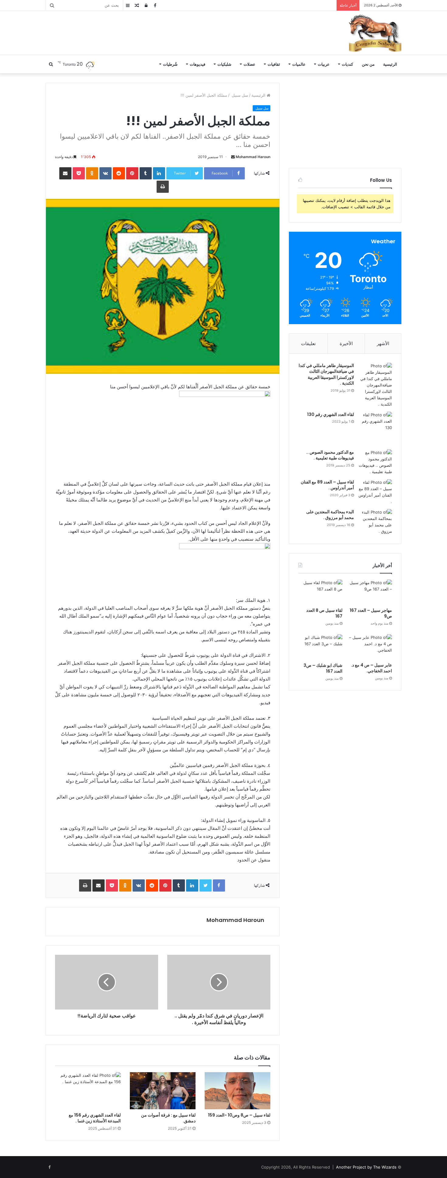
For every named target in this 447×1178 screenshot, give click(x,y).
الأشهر (383, 343)
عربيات (324, 64)
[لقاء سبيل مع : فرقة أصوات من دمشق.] (163, 1090)
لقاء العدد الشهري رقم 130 (330, 414)
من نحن (368, 64)
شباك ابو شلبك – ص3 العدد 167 (322, 668)
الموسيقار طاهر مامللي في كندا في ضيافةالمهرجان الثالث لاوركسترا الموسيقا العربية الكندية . (326, 374)
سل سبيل (239, 95)
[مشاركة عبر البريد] (65, 173)
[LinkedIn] (159, 173)
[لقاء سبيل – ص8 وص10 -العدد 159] (237, 1090)
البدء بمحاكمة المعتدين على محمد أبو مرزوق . (330, 515)
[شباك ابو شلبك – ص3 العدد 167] (320, 647)
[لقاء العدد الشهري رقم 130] (375, 428)
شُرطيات (170, 64)
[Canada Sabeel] (374, 33)
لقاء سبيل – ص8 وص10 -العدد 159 (239, 1115)
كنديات (347, 64)
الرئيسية (390, 64)
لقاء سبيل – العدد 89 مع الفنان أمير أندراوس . (327, 485)
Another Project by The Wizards (366, 1167)
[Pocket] (79, 173)
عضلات (249, 64)
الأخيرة (346, 343)
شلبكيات (224, 64)
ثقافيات (274, 64)
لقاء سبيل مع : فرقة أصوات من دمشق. (168, 1118)
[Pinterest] (132, 173)
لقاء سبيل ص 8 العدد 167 (324, 613)
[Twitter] (205, 885)
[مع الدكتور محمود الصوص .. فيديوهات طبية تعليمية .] (375, 462)
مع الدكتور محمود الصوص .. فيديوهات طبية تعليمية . (330, 455)
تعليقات (308, 343)
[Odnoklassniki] (92, 173)
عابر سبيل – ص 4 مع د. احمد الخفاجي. (371, 668)
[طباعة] (163, 187)
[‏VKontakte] (105, 173)
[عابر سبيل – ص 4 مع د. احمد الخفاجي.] (370, 646)
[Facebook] (219, 885)
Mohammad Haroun (253, 156)
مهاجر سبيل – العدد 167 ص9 (371, 613)
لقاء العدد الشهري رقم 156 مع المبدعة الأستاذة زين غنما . (95, 1118)
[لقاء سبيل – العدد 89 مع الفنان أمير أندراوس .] (375, 492)
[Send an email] (233, 156)
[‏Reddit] (119, 173)
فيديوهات (197, 64)
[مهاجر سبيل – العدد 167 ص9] (370, 592)
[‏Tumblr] (146, 173)
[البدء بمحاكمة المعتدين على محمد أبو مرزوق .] (375, 522)
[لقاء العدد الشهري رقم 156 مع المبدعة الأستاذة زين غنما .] (88, 1090)
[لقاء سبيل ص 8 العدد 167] (320, 592)
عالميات (299, 64)
